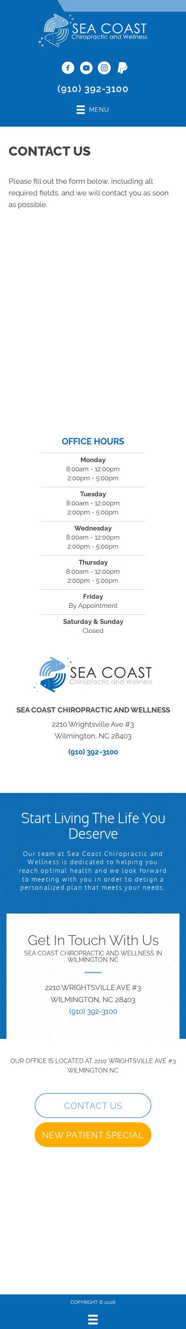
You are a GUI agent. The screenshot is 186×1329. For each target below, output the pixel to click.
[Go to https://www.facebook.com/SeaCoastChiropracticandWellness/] (68, 69)
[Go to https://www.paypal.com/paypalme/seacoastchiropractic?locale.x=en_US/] (122, 68)
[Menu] (93, 1319)
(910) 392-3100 (93, 88)
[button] (93, 1105)
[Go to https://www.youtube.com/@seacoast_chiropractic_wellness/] (86, 69)
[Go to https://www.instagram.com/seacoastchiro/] (104, 69)
